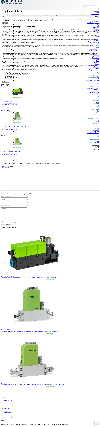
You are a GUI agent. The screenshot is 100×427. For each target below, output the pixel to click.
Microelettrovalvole (8, 412)
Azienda (96, 11)
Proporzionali (95, 123)
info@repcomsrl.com (7, 400)
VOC (98, 24)
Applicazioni (95, 145)
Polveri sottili (95, 27)
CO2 (98, 26)
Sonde (5, 410)
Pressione (96, 30)
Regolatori (96, 100)
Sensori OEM (7, 408)
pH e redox (96, 39)
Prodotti (96, 16)
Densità (97, 64)
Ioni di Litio (96, 130)
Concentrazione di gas (93, 88)
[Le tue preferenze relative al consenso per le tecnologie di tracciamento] (97, 424)
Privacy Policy (12, 222)
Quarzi (97, 141)
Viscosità (96, 62)
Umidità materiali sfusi (93, 50)
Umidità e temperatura (93, 23)
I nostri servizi (95, 14)
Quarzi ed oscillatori (93, 139)
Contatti (96, 149)
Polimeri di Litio (95, 131)
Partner (96, 146)
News (97, 148)
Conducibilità (95, 41)
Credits (79, 424)
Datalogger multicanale (92, 80)
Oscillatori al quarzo (93, 142)
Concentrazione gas (93, 32)
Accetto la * (10, 222)
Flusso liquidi (95, 35)
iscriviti (2, 420)
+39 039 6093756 (6, 403)
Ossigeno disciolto (94, 42)
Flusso (97, 102)
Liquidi (97, 112)
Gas (98, 111)
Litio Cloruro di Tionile (93, 133)
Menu (97, 8)
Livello (97, 38)
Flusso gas (96, 33)
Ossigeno (96, 29)
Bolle (97, 36)
